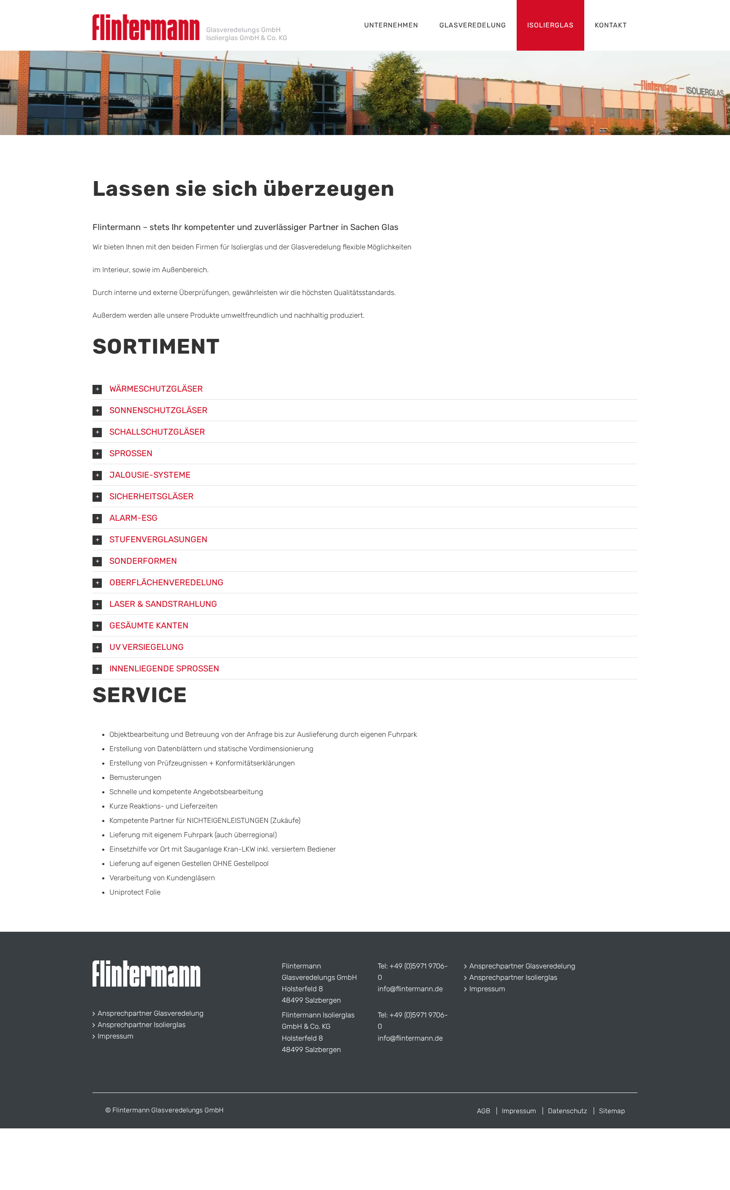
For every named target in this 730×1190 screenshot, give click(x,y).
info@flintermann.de (410, 988)
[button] (365, 388)
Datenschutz (567, 1111)
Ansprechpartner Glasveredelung (151, 1013)
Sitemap (612, 1111)
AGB (483, 1111)
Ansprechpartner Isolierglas (141, 1024)
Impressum (115, 1036)
